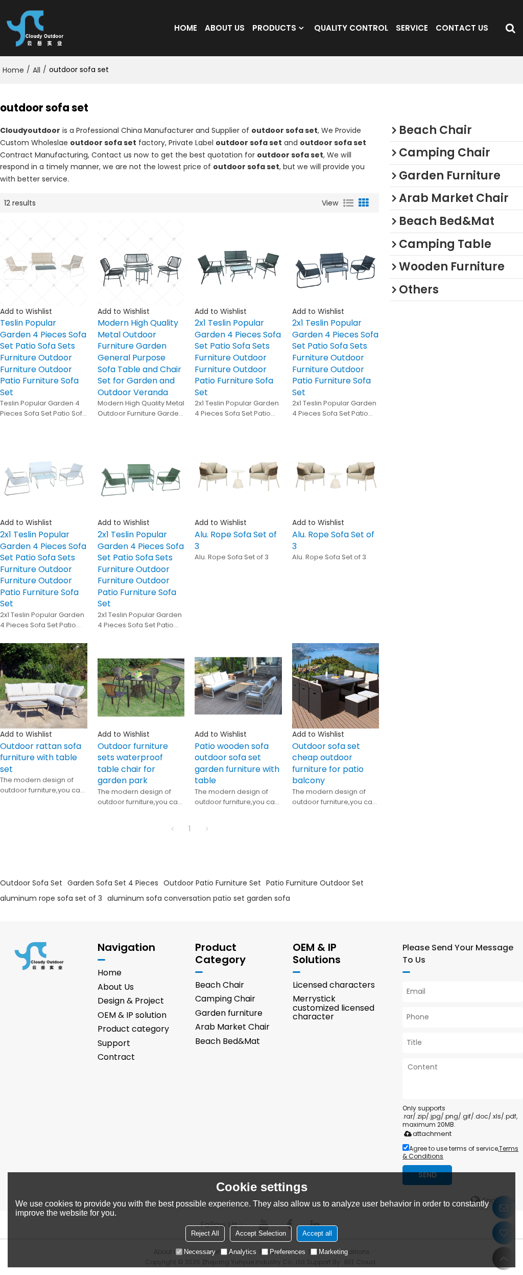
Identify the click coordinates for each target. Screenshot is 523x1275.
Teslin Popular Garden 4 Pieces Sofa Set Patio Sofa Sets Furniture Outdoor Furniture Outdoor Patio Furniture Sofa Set (43, 357)
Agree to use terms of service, (460, 1152)
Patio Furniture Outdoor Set (315, 883)
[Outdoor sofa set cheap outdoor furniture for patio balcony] (335, 685)
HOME (185, 27)
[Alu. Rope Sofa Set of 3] (238, 474)
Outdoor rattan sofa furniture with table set (40, 758)
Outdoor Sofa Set (31, 883)
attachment (432, 1134)
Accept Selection (260, 1233)
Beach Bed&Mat (227, 1041)
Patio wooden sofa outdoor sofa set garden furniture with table (237, 764)
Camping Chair (225, 999)
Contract (116, 1057)
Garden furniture (229, 1013)
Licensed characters (334, 985)
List (348, 203)
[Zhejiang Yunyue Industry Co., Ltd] (38, 28)
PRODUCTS (274, 27)
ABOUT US (225, 27)
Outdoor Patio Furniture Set (212, 883)
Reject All (205, 1233)
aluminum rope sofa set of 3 (51, 898)
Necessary (200, 1252)
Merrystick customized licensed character (333, 1007)
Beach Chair (219, 985)
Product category (133, 1029)
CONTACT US (462, 27)
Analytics (242, 1252)
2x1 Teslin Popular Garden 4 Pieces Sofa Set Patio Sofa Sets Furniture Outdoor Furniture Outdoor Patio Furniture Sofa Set (238, 357)
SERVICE (412, 27)
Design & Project (131, 1001)
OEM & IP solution (132, 1015)
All (36, 70)
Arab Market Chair (232, 1027)
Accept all (317, 1233)
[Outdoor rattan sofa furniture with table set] (43, 685)
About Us (116, 987)
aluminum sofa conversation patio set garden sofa (198, 898)
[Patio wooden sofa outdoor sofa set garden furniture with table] (238, 685)
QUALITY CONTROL (351, 27)
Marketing (333, 1252)
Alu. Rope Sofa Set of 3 (236, 540)
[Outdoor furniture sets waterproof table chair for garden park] (141, 685)
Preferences (287, 1252)
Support (114, 1043)
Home (13, 70)
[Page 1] (172, 828)
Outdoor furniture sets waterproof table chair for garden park (133, 764)
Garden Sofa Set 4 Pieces (112, 883)
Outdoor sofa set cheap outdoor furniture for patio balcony (328, 764)
